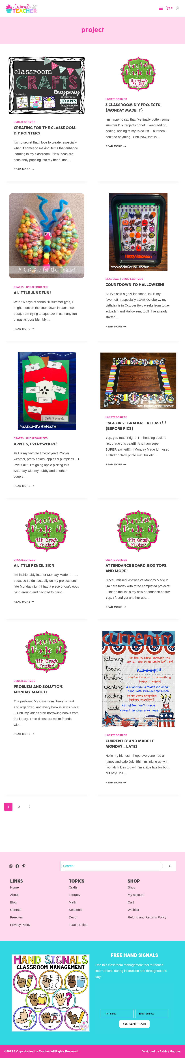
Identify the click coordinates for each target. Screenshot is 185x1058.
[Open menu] (161, 8)
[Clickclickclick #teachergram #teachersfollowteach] (173, 843)
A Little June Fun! (32, 293)
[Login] (178, 8)
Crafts (19, 287)
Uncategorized (24, 122)
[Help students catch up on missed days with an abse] (11, 843)
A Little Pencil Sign (34, 566)
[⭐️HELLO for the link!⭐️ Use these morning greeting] (57, 843)
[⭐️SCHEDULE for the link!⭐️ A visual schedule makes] (80, 843)
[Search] (170, 866)
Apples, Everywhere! (35, 444)
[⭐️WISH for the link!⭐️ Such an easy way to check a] (150, 843)
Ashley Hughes (170, 1051)
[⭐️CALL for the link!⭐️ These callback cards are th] (127, 843)
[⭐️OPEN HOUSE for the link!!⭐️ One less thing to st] (104, 843)
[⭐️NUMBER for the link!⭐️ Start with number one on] (34, 843)
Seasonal (112, 279)
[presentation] (46, 85)
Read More (24, 169)
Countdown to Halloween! (135, 285)
